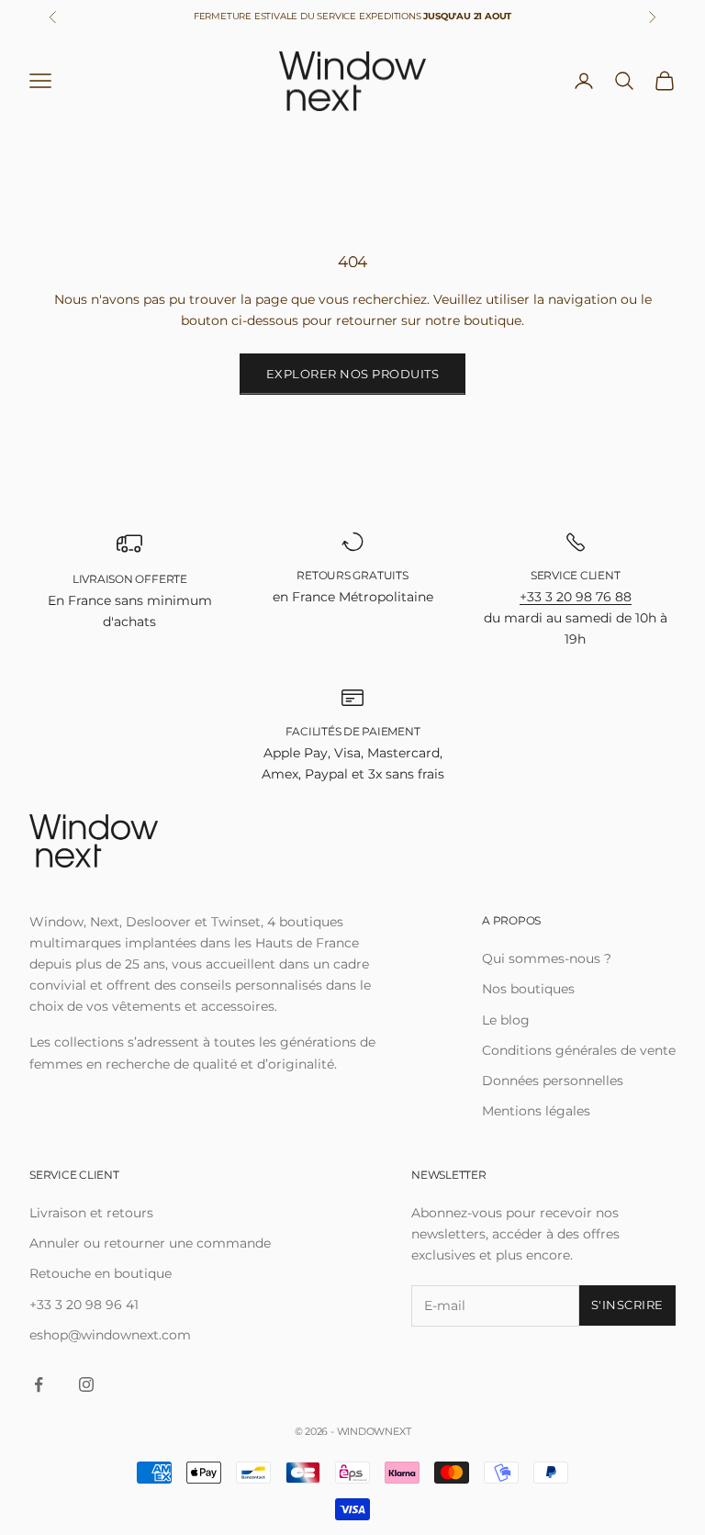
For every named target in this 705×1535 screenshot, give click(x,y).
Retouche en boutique (100, 1273)
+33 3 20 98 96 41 (84, 1304)
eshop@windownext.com (110, 1335)
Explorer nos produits (353, 373)
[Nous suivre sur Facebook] (38, 1384)
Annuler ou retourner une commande (150, 1243)
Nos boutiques (528, 988)
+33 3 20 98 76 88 (576, 596)
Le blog (506, 1020)
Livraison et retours (91, 1212)
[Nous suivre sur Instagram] (86, 1384)
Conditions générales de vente (579, 1050)
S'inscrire (627, 1304)
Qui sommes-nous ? (546, 958)
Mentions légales (536, 1111)
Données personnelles (552, 1080)
